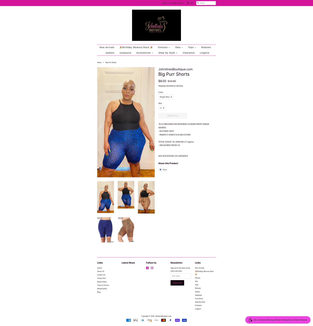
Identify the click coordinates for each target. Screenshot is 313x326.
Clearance (189, 53)
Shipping (161, 86)
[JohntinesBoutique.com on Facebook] (147, 268)
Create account (177, 3)
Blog (99, 292)
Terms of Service (103, 285)
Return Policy (102, 282)
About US (100, 271)
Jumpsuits (125, 53)
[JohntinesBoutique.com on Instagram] (152, 268)
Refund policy (102, 289)
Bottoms (206, 47)
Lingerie (204, 53)
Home (99, 62)
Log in (164, 3)
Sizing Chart (101, 278)
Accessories (144, 53)
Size (160, 103)
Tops (191, 47)
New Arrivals (107, 47)
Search (99, 268)
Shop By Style (167, 53)
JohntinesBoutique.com (163, 316)
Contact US (101, 275)
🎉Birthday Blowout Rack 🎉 (136, 47)
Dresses (163, 47)
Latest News (128, 262)
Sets (178, 47)
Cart (191, 3)
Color (160, 92)
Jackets (109, 53)
